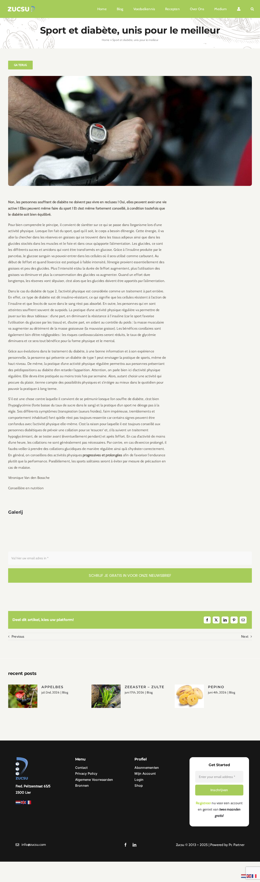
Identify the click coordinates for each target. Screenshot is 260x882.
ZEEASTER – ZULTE (144, 687)
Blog (65, 692)
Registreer (203, 803)
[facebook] (125, 844)
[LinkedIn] (225, 619)
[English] (23, 802)
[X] (216, 619)
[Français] (28, 802)
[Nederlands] (18, 802)
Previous (18, 636)
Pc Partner (236, 845)
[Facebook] (207, 619)
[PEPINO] (189, 696)
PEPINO (216, 687)
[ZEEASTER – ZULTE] (106, 696)
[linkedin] (134, 844)
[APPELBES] (22, 696)
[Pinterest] (234, 619)
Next (244, 636)
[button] (252, 9)
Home (105, 40)
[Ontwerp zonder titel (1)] (21, 7)
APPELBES (52, 687)
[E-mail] (243, 619)
